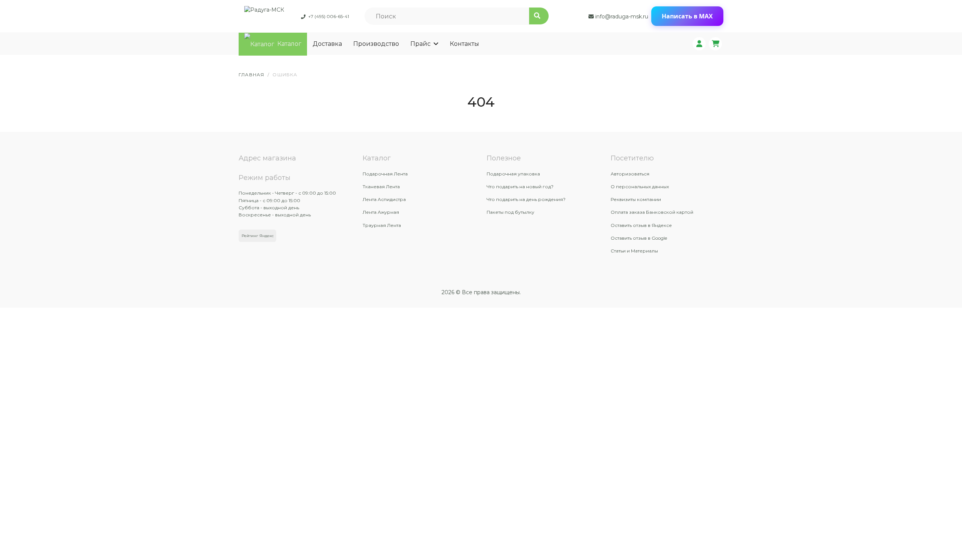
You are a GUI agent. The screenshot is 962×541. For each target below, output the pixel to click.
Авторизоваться (630, 174)
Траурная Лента (382, 225)
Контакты (464, 43)
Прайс (420, 43)
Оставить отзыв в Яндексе (641, 225)
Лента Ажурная (381, 212)
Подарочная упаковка (513, 174)
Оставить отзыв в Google (639, 238)
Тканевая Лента (381, 186)
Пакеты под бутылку (510, 212)
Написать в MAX (687, 16)
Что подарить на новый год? (520, 186)
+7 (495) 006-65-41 (328, 16)
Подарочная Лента (385, 174)
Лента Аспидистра (384, 199)
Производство (376, 43)
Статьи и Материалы (634, 251)
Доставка (327, 43)
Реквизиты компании (636, 199)
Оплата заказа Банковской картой (652, 212)
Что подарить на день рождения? (526, 199)
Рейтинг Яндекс (258, 235)
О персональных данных (640, 186)
